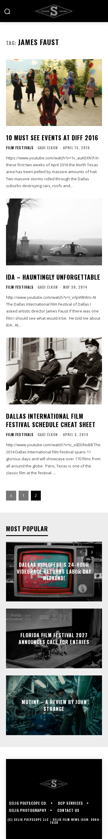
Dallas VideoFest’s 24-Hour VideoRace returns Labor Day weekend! (54, 571)
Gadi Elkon (48, 147)
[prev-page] (11, 496)
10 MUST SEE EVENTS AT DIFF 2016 (52, 137)
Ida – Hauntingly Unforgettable (53, 277)
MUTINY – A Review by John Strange (54, 705)
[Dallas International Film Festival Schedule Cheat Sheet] (54, 371)
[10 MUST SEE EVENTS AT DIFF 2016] (54, 92)
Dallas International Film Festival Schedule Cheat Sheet (50, 420)
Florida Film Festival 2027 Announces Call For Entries (54, 638)
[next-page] (91, 552)
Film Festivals (20, 148)
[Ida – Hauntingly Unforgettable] (54, 231)
